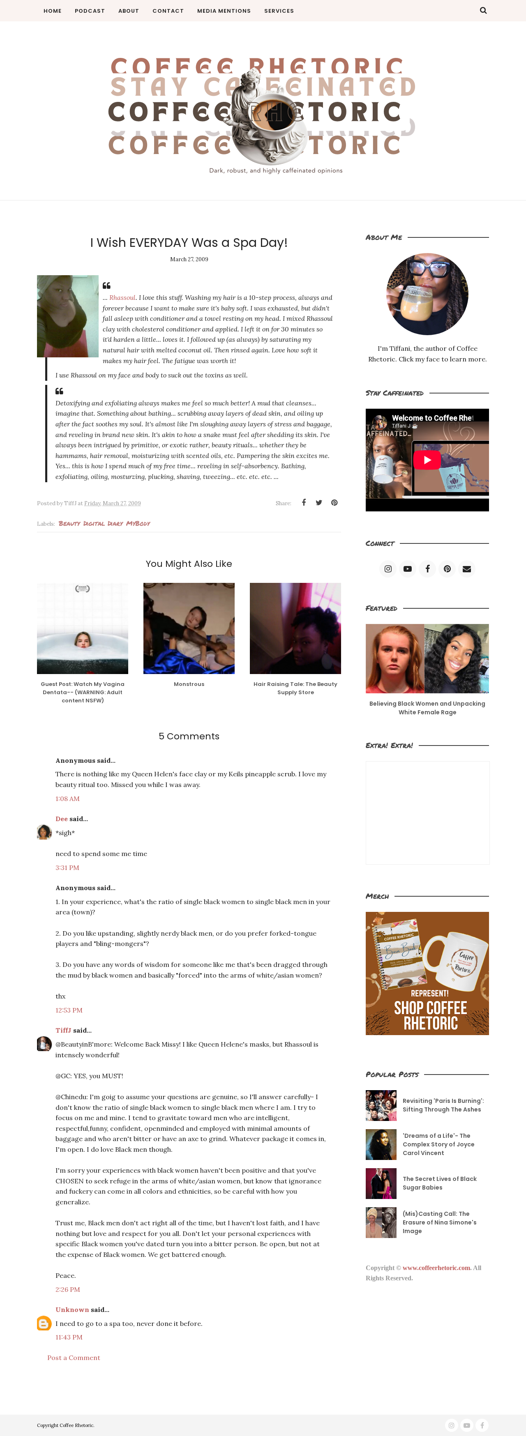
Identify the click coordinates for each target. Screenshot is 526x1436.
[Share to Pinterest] (334, 502)
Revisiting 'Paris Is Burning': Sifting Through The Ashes (443, 1105)
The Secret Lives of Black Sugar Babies (440, 1183)
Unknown (72, 1309)
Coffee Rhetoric (76, 1425)
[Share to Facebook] (303, 502)
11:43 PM (69, 1337)
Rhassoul (122, 297)
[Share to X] (318, 502)
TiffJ (63, 1030)
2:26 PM (67, 1289)
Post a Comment (73, 1357)
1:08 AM (67, 798)
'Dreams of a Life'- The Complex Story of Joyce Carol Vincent (439, 1144)
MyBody (138, 523)
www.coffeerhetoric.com (436, 1267)
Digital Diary (102, 523)
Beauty (69, 523)
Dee (61, 819)
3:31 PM (67, 867)
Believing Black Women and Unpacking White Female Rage (427, 708)
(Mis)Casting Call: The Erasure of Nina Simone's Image (440, 1222)
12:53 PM (69, 1010)
